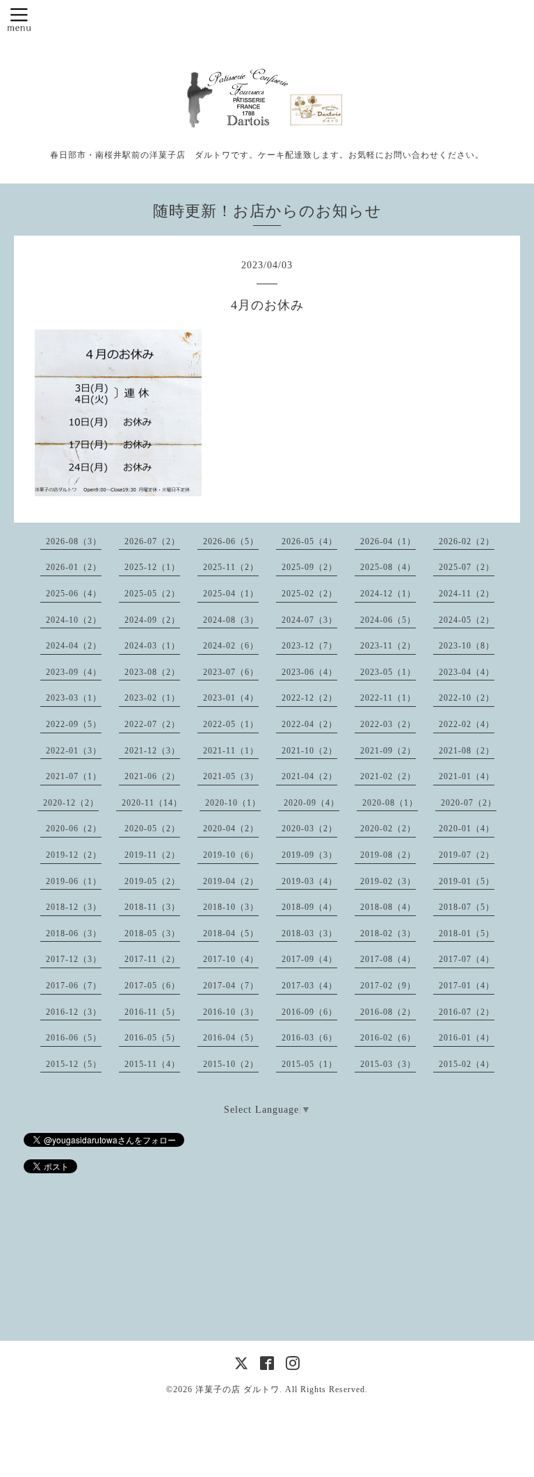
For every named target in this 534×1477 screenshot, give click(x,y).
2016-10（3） (231, 1012)
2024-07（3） (309, 620)
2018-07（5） (466, 907)
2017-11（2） (152, 959)
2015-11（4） (152, 1064)
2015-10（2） (231, 1064)
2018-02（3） (388, 933)
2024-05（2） (466, 620)
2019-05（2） (152, 881)
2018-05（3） (152, 933)
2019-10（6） (231, 855)
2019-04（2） (231, 881)
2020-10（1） (233, 803)
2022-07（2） (152, 724)
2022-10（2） (466, 698)
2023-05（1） (388, 672)
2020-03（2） (309, 828)
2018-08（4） (388, 907)
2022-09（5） (74, 724)
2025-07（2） (466, 567)
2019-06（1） (74, 881)
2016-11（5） (152, 1012)
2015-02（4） (466, 1064)
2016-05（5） (152, 1038)
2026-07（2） (152, 541)
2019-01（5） (466, 881)
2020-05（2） (152, 828)
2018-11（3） (152, 907)
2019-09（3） (309, 855)
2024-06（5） (388, 620)
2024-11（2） (466, 593)
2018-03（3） (309, 933)
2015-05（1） (309, 1064)
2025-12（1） (152, 567)
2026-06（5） (231, 541)
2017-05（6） (152, 985)
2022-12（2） (309, 698)
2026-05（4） (309, 541)
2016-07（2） (466, 1012)
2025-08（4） (388, 567)
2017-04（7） (231, 985)
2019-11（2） (152, 855)
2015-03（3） (388, 1064)
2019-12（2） (74, 855)
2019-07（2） (466, 855)
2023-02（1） (152, 698)
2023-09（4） (74, 672)
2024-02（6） (231, 646)
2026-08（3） (74, 541)
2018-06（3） (74, 933)
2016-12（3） (74, 1012)
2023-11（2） (388, 646)
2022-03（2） (388, 724)
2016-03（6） (309, 1038)
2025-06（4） (74, 593)
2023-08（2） (152, 672)
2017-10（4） (231, 959)
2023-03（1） (74, 698)
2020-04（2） (231, 828)
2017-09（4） (309, 959)
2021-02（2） (388, 776)
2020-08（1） (390, 803)
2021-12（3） (152, 751)
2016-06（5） (74, 1038)
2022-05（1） (231, 724)
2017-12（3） (74, 959)
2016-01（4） (466, 1038)
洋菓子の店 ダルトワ (237, 1389)
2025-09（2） (309, 567)
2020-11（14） (152, 803)
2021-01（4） (466, 776)
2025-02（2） (309, 593)
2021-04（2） (309, 776)
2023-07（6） (231, 672)
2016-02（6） (388, 1038)
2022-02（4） (466, 724)
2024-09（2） (152, 620)
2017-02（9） (388, 985)
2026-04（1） (388, 541)
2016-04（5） (231, 1038)
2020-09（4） (311, 803)
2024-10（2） (74, 620)
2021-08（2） (466, 751)
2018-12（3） (74, 907)
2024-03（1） (152, 646)
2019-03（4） (309, 881)
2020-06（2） (74, 828)
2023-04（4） (466, 672)
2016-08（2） (388, 1012)
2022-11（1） (388, 698)
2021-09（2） (388, 751)
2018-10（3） (231, 907)
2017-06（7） (74, 985)
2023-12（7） (309, 646)
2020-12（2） (71, 803)
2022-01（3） (74, 751)
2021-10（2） (309, 751)
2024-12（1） (388, 593)
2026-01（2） (74, 567)
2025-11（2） (231, 567)
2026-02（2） (466, 541)
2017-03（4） (309, 985)
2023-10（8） (466, 646)
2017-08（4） (388, 959)
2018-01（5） (466, 933)
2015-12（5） (74, 1064)
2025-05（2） (152, 593)
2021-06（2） (152, 776)
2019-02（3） (388, 881)
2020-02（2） (388, 828)
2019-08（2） (388, 855)
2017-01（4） (466, 985)
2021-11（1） (231, 751)
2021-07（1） (74, 776)
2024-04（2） (74, 646)
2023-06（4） (309, 672)
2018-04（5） (231, 933)
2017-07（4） (466, 959)
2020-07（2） (468, 803)
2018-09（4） (309, 907)
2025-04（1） (231, 593)
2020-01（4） (466, 828)
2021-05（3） (231, 776)
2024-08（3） (231, 620)
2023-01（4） (231, 698)
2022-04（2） (309, 724)
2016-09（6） (309, 1012)
